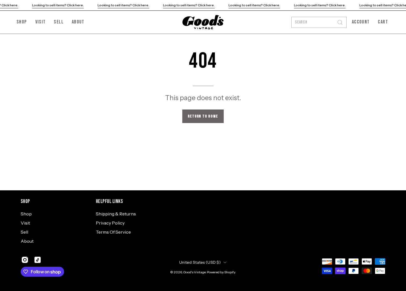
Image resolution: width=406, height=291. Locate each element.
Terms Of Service (113, 232)
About (27, 241)
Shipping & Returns (116, 214)
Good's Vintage (194, 272)
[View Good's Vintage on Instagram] (25, 260)
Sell (24, 232)
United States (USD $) (200, 262)
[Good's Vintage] (203, 22)
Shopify (229, 272)
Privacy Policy (110, 223)
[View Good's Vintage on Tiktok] (37, 260)
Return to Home (203, 116)
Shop (25, 201)
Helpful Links (109, 201)
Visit (25, 223)
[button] (78, 22)
